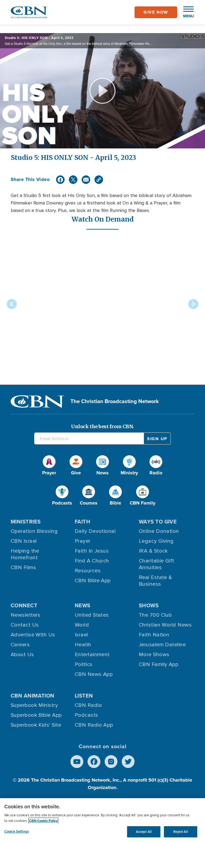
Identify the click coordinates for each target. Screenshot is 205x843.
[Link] (98, 179)
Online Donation (159, 531)
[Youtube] (76, 761)
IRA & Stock (153, 551)
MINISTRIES (26, 522)
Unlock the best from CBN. (102, 426)
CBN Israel (24, 541)
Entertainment (92, 654)
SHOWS (149, 605)
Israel (81, 635)
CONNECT (24, 605)
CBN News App (94, 674)
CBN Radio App (94, 725)
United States (92, 615)
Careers (20, 644)
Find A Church (92, 561)
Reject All (180, 831)
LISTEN (84, 696)
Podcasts (86, 715)
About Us (22, 654)
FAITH (82, 522)
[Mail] (86, 179)
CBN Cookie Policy (43, 820)
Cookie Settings (16, 831)
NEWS (82, 605)
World (82, 625)
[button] (185, 12)
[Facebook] (60, 179)
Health (83, 644)
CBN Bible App (93, 580)
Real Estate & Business (155, 580)
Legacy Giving (156, 541)
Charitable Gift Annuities (156, 564)
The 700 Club (155, 615)
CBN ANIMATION (32, 696)
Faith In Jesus (92, 551)
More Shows (154, 654)
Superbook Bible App (36, 715)
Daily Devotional (95, 531)
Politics (84, 664)
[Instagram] (111, 761)
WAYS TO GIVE (158, 522)
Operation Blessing (34, 531)
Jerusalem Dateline (162, 644)
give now (156, 12)
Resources (88, 571)
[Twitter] (73, 179)
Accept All (144, 831)
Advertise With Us (33, 635)
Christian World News (165, 625)
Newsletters (26, 615)
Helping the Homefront (25, 554)
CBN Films (23, 567)
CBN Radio (88, 705)
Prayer (82, 541)
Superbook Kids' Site (36, 725)
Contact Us (25, 625)
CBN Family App (158, 664)
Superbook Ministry (34, 705)
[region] (102, 820)
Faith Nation (154, 635)
